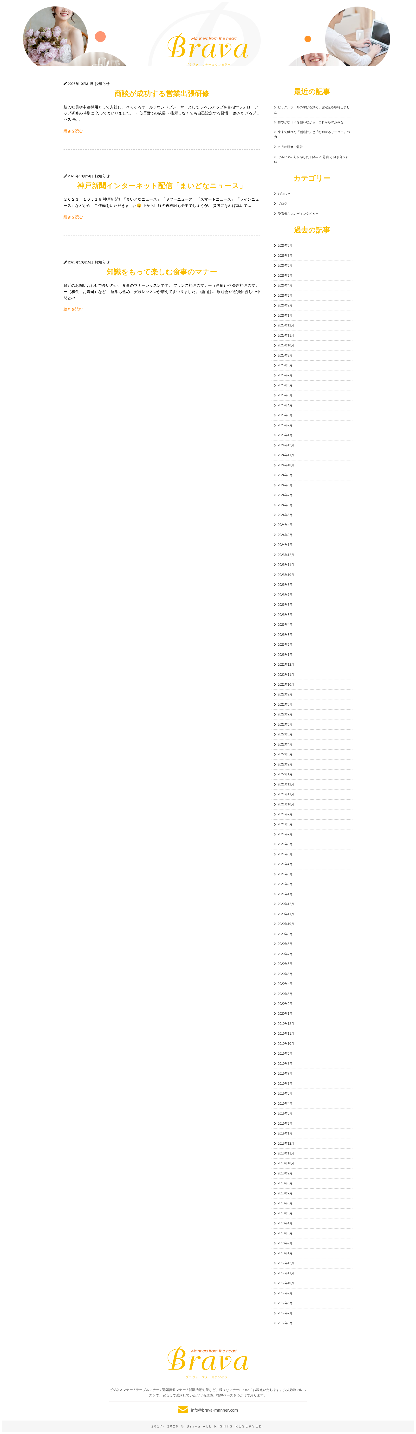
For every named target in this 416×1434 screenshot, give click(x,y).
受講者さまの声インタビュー (298, 214)
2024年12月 (286, 445)
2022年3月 (285, 754)
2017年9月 (285, 1293)
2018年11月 (286, 1153)
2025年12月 (286, 325)
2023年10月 (286, 575)
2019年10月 (286, 1043)
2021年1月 (285, 894)
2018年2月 (285, 1243)
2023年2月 (285, 644)
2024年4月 (285, 525)
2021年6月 (285, 844)
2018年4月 (285, 1223)
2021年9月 (285, 814)
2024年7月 (285, 495)
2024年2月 (285, 535)
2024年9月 (285, 475)
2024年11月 (286, 455)
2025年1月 (285, 435)
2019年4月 (285, 1103)
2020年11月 (286, 914)
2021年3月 (285, 874)
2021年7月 (285, 834)
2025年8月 (285, 365)
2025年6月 (285, 385)
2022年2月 (285, 764)
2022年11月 (286, 674)
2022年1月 (285, 774)
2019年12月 (286, 1024)
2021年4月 (285, 864)
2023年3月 (285, 635)
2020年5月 (285, 974)
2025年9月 (285, 355)
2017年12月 (286, 1263)
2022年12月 (286, 664)
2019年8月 (285, 1063)
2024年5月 (285, 515)
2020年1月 (285, 1013)
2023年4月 (285, 624)
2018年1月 (285, 1253)
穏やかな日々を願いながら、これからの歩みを (311, 122)
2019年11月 (286, 1033)
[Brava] (208, 49)
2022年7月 (285, 714)
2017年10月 (286, 1283)
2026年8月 (285, 245)
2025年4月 (285, 405)
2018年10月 (286, 1163)
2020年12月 (286, 904)
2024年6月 (285, 505)
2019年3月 (285, 1113)
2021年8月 (285, 824)
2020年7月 (285, 954)
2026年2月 (285, 305)
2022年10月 (286, 684)
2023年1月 (285, 654)
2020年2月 (285, 1004)
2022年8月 (285, 704)
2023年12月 (286, 555)
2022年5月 (285, 734)
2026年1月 (285, 315)
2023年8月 (285, 584)
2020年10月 (286, 924)
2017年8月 (285, 1303)
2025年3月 (285, 415)
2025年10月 (286, 345)
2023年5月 (285, 615)
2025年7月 (285, 375)
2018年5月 (285, 1213)
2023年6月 (285, 604)
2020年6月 (285, 964)
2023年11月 (286, 565)
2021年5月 (285, 854)
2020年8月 (285, 944)
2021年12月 (286, 784)
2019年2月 (285, 1123)
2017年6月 (285, 1323)
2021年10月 (286, 804)
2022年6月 (285, 724)
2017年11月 (286, 1273)
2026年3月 (285, 295)
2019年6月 (285, 1083)
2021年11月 (286, 794)
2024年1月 (285, 545)
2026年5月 (285, 275)
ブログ (282, 203)
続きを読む (73, 131)
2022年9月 (285, 694)
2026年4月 (285, 285)
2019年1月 (285, 1133)
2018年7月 (285, 1193)
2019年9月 (285, 1053)
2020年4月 (285, 984)
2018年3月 (285, 1233)
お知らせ (284, 194)
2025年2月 (285, 425)
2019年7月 (285, 1073)
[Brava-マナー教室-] (208, 1362)
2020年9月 (285, 934)
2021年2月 (285, 884)
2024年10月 (286, 465)
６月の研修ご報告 (290, 147)
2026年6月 (285, 265)
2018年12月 (286, 1143)
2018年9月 (285, 1173)
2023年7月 (285, 595)
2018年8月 (285, 1183)
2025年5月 (285, 395)
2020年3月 (285, 994)
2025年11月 (286, 335)
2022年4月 (285, 744)
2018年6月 (285, 1203)
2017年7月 (285, 1313)
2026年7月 (285, 255)
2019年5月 (285, 1093)
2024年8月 (285, 485)
